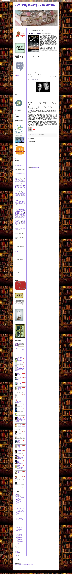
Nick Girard (19, 375)
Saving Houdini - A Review (20, 511)
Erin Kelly (19, 442)
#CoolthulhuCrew (22, 173)
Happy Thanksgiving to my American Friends (20, 508)
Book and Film (20, 181)
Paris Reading (20, 217)
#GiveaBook (22, 174)
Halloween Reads (21, 205)
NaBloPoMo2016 (17, 212)
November (18, 496)
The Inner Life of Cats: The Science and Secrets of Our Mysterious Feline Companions (20, 419)
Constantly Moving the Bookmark (35, 5)
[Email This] (39, 134)
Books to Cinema (21, 190)
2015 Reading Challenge (20, 342)
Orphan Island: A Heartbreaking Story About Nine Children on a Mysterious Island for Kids (20, 426)
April (17, 550)
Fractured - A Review (19, 529)
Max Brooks (17, 402)
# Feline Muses (17, 173)
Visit (17, 251)
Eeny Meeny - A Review (19, 541)
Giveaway (16, 202)
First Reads (16, 201)
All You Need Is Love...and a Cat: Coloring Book (20, 466)
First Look (22, 200)
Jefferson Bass (20, 360)
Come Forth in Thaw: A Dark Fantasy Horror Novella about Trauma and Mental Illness (20, 389)
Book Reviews (20, 185)
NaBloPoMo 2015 (19, 211)
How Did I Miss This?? (19, 534)
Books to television (18, 191)
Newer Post (30, 165)
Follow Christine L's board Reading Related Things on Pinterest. (24, 564)
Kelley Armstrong (20, 483)
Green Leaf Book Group (20, 204)
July (17, 546)
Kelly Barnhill (19, 380)
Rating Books (22, 223)
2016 (16, 494)
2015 (16, 555)
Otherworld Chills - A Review (20, 526)
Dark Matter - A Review (19, 517)
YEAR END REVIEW (22, 228)
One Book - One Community (18, 215)
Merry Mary (18, 362)
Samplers (24, 224)
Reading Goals (16, 224)
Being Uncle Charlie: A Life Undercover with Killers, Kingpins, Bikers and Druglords (19, 368)
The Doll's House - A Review (20, 519)
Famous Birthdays (21, 199)
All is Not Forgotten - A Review (20, 514)
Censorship (17, 194)
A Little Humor (18, 530)
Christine (19, 343)
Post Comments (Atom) (35, 167)
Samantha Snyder (20, 468)
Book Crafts (22, 182)
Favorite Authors (17, 200)
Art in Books (18, 176)
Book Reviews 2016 (20, 187)
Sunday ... (17, 503)
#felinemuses (17, 174)
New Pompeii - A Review (19, 533)
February (17, 552)
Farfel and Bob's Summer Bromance (19, 461)
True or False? (17, 227)
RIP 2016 (20, 224)
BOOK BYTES (18, 182)
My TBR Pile (23, 210)
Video (22, 227)
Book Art (24, 181)
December (18, 495)
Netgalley (17, 213)
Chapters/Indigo (22, 194)
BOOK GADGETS (17, 183)
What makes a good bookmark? (19, 513)
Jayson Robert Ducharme (21, 410)
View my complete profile (18, 76)
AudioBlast (18, 178)
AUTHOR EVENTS (18, 179)
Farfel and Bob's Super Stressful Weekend (20, 456)
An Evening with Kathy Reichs (20, 510)
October (17, 545)
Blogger (40, 567)
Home (43, 165)
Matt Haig (19, 405)
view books (23, 349)
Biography (16, 181)
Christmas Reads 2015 (22, 196)
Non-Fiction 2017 (21, 214)
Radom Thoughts (17, 220)
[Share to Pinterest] (43, 134)
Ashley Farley (19, 363)
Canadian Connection (22, 193)
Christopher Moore (20, 414)
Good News (21, 202)
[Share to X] (41, 134)
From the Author (21, 201)
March (17, 551)
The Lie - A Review (19, 518)
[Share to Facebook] (42, 134)
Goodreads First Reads (18, 203)
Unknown (17, 75)
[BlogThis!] (40, 134)
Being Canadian (21, 180)
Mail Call (17, 209)
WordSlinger (16, 228)
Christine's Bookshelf (20, 357)
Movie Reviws (19, 210)
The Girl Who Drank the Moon (19, 378)
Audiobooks (22, 178)
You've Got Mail (17, 229)
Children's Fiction (17, 195)
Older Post (55, 165)
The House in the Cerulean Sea (19, 383)
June (17, 547)
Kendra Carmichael (20, 458)
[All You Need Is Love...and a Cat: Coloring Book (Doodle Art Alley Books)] (16, 467)
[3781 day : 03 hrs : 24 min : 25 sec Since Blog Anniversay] (20, 289)
